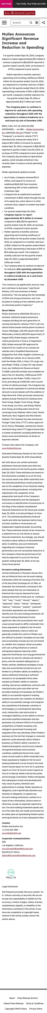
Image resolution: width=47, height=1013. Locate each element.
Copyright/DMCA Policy (16, 1009)
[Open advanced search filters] (37, 22)
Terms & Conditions (35, 1003)
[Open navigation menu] (4, 22)
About (12, 998)
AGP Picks (6, 4)
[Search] (31, 22)
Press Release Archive (27, 998)
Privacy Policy (35, 1009)
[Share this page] (43, 22)
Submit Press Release (14, 1003)
